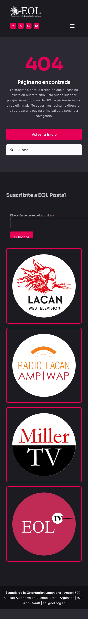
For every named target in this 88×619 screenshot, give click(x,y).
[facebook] (13, 26)
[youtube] (36, 26)
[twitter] (21, 26)
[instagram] (29, 26)
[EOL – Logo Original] (25, 8)
